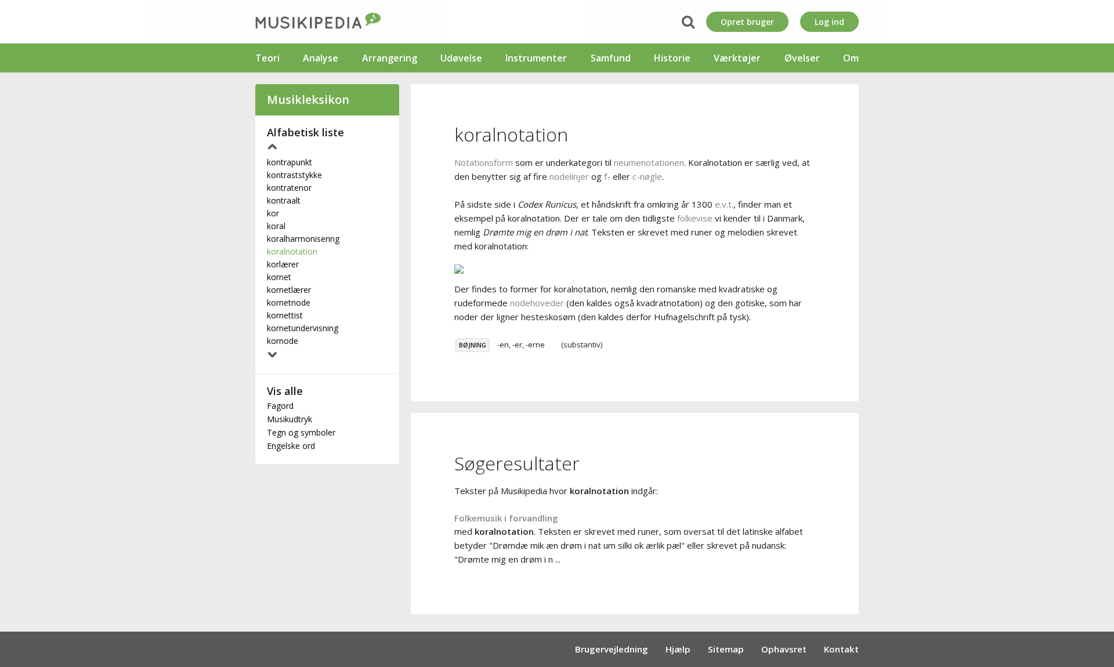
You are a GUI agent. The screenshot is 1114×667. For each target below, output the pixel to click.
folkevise (694, 218)
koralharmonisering (303, 238)
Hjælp (677, 649)
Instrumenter (536, 58)
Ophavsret (783, 649)
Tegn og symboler (301, 432)
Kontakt (841, 649)
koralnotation (292, 251)
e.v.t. (724, 204)
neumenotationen (649, 162)
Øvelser (802, 58)
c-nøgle (647, 176)
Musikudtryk (289, 419)
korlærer (283, 264)
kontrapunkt (289, 162)
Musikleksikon (308, 99)
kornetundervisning (302, 328)
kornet (279, 276)
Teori (267, 58)
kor (273, 213)
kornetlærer (289, 289)
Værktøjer (737, 58)
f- (607, 176)
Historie (672, 58)
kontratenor (289, 187)
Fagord (280, 405)
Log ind (829, 21)
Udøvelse (461, 58)
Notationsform (483, 162)
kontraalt (284, 200)
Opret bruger (747, 21)
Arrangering (389, 58)
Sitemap (726, 649)
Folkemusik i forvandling (506, 518)
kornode (282, 340)
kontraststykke (294, 174)
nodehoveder (537, 303)
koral (276, 225)
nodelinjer (569, 176)
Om (851, 58)
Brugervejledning (611, 649)
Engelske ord (291, 445)
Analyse (320, 58)
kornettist (285, 315)
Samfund (611, 58)
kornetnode (288, 302)
